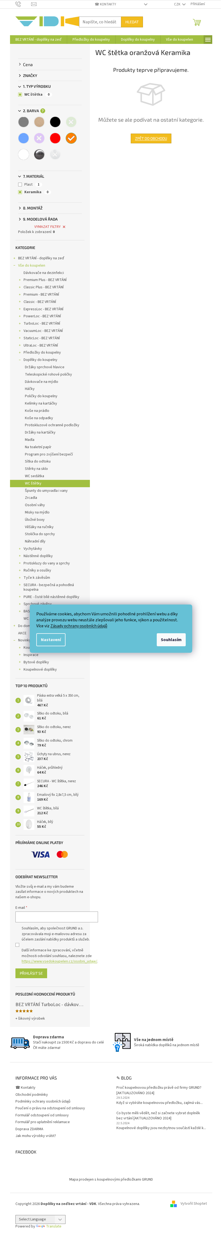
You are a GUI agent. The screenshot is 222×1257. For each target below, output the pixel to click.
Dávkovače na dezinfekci (44, 273)
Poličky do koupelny (41, 396)
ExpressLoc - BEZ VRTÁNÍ (43, 309)
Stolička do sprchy (40, 534)
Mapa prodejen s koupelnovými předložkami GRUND (111, 1179)
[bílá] (23, 154)
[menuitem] (38, 39)
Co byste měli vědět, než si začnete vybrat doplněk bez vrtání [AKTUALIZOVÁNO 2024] (158, 1116)
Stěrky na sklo (36, 468)
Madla (29, 439)
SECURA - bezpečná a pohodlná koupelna (49, 587)
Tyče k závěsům (37, 577)
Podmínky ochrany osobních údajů (42, 1101)
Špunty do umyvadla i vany (46, 490)
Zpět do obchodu (151, 138)
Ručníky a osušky (37, 570)
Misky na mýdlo (37, 512)
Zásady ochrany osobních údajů (78, 626)
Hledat (132, 22)
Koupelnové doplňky (40, 669)
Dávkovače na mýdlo (41, 381)
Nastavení (51, 640)
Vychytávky (33, 548)
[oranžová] (71, 138)
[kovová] (55, 154)
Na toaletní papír (38, 447)
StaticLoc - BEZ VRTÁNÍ (42, 338)
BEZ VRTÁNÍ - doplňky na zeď (41, 258)
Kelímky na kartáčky (41, 403)
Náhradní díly (35, 541)
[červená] (55, 138)
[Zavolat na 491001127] (23, 4)
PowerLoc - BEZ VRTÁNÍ (42, 316)
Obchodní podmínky (31, 1094)
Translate (53, 1226)
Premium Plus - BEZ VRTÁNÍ (45, 280)
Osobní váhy (35, 505)
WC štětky (33, 483)
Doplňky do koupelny (40, 360)
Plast (32, 184)
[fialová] (39, 138)
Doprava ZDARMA (29, 1129)
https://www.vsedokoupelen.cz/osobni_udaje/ (59, 961)
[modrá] (23, 138)
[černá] (55, 122)
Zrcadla (31, 497)
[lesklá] (39, 154)
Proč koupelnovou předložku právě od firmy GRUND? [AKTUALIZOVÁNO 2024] (158, 1090)
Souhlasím (171, 640)
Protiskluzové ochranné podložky (52, 425)
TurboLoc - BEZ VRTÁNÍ (42, 323)
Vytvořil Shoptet (194, 1204)
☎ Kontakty (105, 4)
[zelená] (71, 122)
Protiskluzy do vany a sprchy (47, 563)
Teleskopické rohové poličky (48, 374)
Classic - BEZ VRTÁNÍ (40, 302)
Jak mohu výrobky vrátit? (35, 1136)
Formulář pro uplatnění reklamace (42, 1122)
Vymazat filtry (47, 227)
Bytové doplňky (36, 662)
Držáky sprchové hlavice (44, 367)
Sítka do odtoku (38, 461)
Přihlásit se (31, 973)
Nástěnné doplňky (38, 556)
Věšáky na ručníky (39, 527)
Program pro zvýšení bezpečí (49, 454)
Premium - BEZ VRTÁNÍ (41, 294)
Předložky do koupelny (42, 352)
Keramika (36, 192)
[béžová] (39, 122)
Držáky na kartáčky (40, 432)
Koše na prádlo (37, 410)
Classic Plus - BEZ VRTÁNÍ (44, 287)
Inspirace (31, 655)
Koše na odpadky (39, 418)
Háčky (30, 389)
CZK (177, 4)
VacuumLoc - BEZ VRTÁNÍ (43, 331)
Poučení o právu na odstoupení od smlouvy (50, 1108)
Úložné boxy (35, 519)
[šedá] (23, 122)
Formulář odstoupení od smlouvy (42, 1115)
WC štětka (37, 94)
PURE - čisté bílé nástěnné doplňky (51, 597)
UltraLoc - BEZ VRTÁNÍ (41, 345)
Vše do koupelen (31, 265)
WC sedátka (34, 476)
